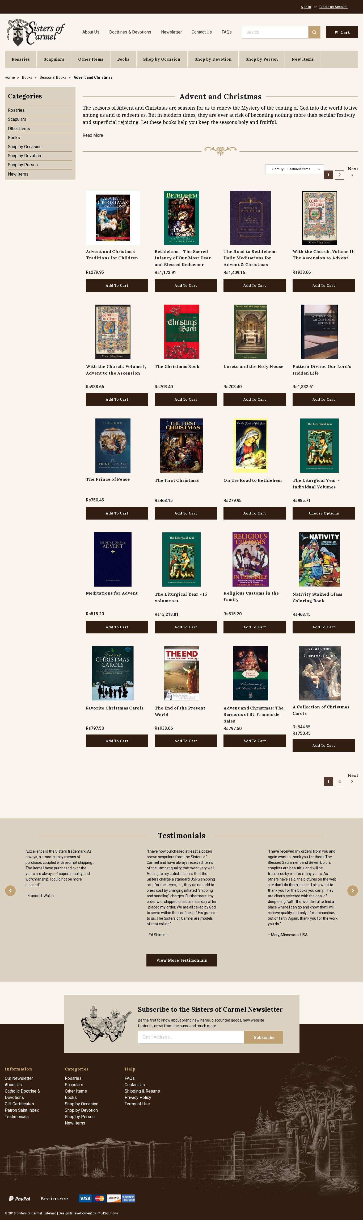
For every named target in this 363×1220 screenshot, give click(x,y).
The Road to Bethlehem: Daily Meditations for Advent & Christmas (250, 258)
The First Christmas (177, 480)
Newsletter (171, 32)
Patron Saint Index (22, 1110)
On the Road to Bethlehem (252, 480)
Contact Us (202, 32)
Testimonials (17, 1116)
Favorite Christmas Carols (114, 708)
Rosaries (21, 59)
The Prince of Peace (108, 479)
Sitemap (50, 1213)
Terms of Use (137, 1103)
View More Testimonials (181, 960)
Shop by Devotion (213, 59)
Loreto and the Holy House (253, 366)
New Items (303, 59)
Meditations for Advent (112, 593)
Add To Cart (117, 285)
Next (351, 168)
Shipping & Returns (142, 1091)
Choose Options (324, 513)
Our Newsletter (19, 1078)
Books (123, 59)
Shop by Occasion (161, 59)
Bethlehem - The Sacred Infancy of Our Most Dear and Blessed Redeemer (183, 258)
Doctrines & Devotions (130, 32)
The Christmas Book (177, 366)
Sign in (306, 7)
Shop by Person (262, 59)
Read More (93, 135)
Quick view (113, 217)
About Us (90, 32)
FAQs (227, 32)
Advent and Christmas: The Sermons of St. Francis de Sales (253, 714)
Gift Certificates (19, 1103)
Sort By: (278, 169)
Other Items (90, 59)
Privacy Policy (138, 1097)
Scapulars (54, 59)
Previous (10, 890)
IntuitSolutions (107, 1213)
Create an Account (333, 7)
